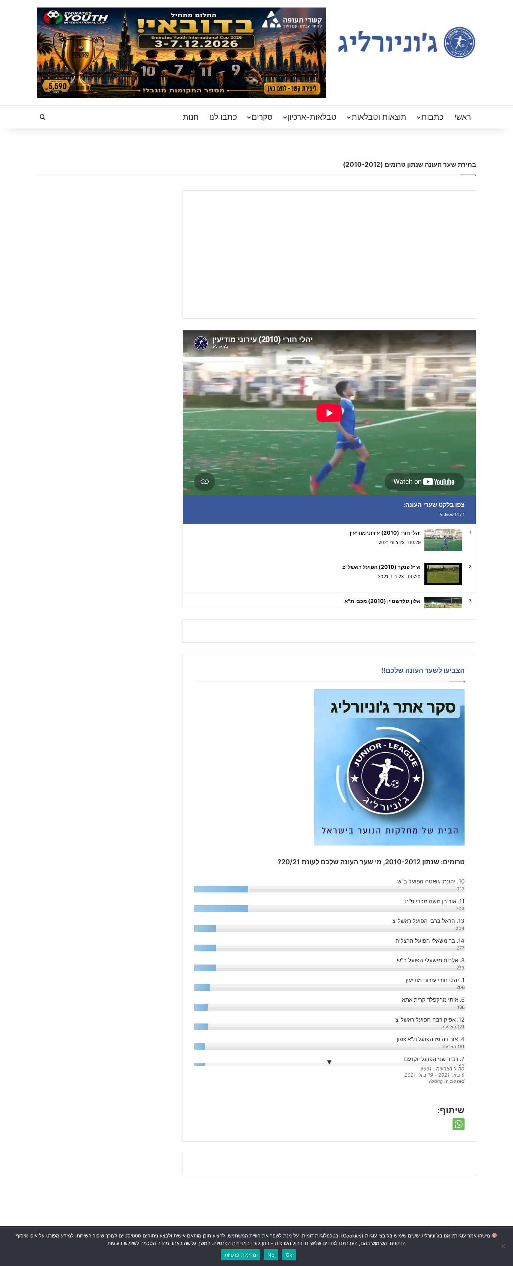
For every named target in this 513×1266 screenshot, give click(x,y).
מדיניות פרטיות (240, 1255)
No (271, 1255)
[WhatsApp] (459, 1124)
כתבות (432, 117)
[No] (503, 1246)
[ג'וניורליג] (406, 42)
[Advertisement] (329, 254)
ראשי (462, 117)
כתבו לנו (223, 117)
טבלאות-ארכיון (312, 117)
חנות (191, 117)
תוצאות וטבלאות (379, 117)
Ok (289, 1255)
